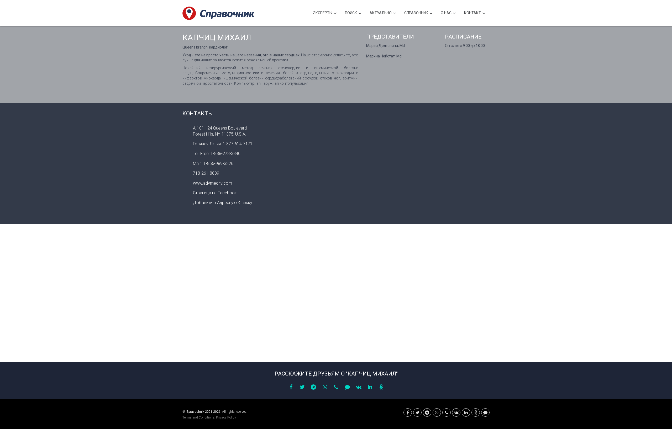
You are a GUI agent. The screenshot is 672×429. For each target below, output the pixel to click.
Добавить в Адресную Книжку (222, 202)
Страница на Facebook (215, 192)
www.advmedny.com (212, 183)
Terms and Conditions (198, 417)
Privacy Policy (226, 417)
